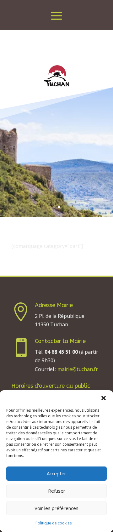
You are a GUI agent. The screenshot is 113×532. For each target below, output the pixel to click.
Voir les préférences (56, 508)
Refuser (56, 491)
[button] (103, 398)
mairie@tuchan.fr (77, 369)
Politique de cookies (53, 523)
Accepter (56, 473)
